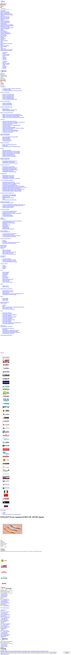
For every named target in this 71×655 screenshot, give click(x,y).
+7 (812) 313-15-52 (3, 593)
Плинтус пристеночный (5, 12)
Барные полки (3, 36)
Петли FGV (5, 276)
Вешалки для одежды (7, 214)
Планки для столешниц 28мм (8, 95)
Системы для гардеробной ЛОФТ (9, 212)
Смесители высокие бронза (8, 129)
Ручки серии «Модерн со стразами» (9, 316)
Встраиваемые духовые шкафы (8, 161)
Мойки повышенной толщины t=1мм (10, 109)
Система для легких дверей (8, 207)
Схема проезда (3, 603)
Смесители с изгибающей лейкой (9, 127)
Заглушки (2, 39)
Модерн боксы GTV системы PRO (9, 184)
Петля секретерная (6, 280)
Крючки (1, 29)
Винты (4, 265)
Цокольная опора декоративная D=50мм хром (11, 332)
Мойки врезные (6, 108)
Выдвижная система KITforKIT (9, 182)
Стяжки (4, 267)
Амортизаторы (3, 38)
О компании (5, 52)
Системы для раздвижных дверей (6, 27)
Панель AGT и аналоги (4, 17)
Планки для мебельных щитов (8, 98)
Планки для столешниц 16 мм (8, 94)
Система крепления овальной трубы (9, 233)
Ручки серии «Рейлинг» (7, 321)
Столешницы (2, 10)
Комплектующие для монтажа (8, 228)
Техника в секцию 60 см (5, 22)
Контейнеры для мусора (5, 26)
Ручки (1, 47)
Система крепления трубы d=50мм (9, 236)
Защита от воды (3, 34)
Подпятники (5, 329)
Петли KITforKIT (6, 272)
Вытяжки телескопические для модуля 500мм (11, 152)
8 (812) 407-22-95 (3, 3)
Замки (1, 42)
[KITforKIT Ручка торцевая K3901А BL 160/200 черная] (12, 538)
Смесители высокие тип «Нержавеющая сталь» (12, 125)
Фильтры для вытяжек (7, 150)
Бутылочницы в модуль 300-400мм (9, 195)
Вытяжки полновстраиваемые (8, 154)
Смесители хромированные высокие (10, 121)
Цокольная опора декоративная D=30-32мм (11, 330)
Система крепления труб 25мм (8, 234)
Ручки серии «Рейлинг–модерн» (9, 319)
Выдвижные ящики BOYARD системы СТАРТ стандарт (13, 186)
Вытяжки (2, 19)
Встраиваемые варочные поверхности (10, 160)
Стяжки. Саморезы (4, 40)
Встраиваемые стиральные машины (9, 171)
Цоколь (1, 44)
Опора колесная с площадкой (8, 328)
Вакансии (4, 59)
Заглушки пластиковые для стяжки (9, 260)
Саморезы (4, 266)
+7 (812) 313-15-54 (3, 594)
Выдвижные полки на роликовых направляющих (12, 213)
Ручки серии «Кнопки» (7, 320)
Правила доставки (11, 651)
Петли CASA (5, 278)
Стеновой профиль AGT (7, 140)
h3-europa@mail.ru (6, 634)
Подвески (2, 37)
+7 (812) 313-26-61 (3, 646)
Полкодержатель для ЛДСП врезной (9, 294)
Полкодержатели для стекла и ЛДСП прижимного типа (13, 293)
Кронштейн (5, 241)
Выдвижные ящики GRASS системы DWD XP (11, 188)
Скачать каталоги (6, 55)
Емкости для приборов (4, 45)
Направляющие (3, 23)
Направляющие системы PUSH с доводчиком (11, 178)
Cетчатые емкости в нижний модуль (9, 199)
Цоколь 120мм (5, 299)
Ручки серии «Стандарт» (7, 313)
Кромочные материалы (4, 18)
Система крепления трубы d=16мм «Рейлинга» (12, 235)
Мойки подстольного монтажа (8, 110)
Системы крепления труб (5, 32)
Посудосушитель (3, 35)
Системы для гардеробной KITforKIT (10, 211)
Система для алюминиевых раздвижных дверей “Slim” (13, 205)
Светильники (3, 30)
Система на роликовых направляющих (10, 185)
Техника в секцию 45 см (5, 21)
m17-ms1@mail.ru (6, 602)
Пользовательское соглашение (20, 651)
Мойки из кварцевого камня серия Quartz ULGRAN (12, 115)
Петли (1, 41)
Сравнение (3, 510)
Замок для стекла (6, 286)
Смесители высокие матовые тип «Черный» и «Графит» (13, 128)
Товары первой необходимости (6, 50)
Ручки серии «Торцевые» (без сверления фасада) (12, 322)
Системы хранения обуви (7, 215)
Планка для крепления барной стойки (10, 99)
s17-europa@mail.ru (6, 614)
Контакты (4, 57)
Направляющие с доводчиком (8, 176)
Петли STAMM (5, 277)
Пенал (4, 198)
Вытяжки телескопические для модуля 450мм (11, 151)
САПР (4, 56)
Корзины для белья (6, 196)
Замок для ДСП (6, 285)
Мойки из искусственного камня (6, 14)
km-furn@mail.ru (6, 607)
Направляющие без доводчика (8, 175)
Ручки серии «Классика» (7, 318)
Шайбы (4, 268)
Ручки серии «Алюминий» (8, 317)
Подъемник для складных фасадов (9, 243)
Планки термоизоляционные (8, 97)
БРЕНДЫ (2, 352)
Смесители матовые (6, 126)
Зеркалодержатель (6, 292)
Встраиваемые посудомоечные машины (10, 162)
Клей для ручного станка (7, 307)
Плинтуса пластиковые (7, 102)
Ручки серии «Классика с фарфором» (10, 314)
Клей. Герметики (3, 46)
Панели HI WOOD (6, 137)
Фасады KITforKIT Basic (5, 16)
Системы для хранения (4, 28)
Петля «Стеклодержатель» (8, 282)
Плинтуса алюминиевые (7, 103)
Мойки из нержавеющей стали (6, 13)
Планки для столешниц (4, 11)
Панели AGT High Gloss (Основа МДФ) (10, 136)
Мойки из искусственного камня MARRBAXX (12, 114)
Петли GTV (5, 275)
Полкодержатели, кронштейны (6, 43)
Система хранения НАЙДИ (8, 216)
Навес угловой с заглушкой (8, 252)
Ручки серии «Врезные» (7, 315)
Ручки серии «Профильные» (8, 323)
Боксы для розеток (3, 31)
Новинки (4, 58)
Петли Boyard (5, 274)
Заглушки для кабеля (7, 258)
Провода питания (6, 227)
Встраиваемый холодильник (8, 170)
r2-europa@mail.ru (3, 627)
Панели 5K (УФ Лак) (7, 139)
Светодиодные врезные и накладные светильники (12, 220)
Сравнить (3, 550)
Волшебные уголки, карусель (8, 197)
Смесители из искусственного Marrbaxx (10, 130)
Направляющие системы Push (8, 177)
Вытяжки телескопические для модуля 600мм (11, 153)
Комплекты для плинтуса (7, 104)
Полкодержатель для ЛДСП (8, 290)
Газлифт (4, 240)
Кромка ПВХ (5, 145)
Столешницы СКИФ (7, 89)
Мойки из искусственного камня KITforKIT (11, 116)
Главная (4, 512)
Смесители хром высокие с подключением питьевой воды (14, 122)
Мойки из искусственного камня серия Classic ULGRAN (13, 117)
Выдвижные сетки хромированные (7, 25)
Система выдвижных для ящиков (6, 24)
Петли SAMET (5, 273)
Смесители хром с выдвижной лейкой (10, 123)
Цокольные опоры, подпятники (6, 49)
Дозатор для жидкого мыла (8, 132)
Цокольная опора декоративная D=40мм (10, 331)
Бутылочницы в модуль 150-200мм (9, 194)
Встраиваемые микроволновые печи (10, 168)
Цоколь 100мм (5, 298)
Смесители (2, 15)
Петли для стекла (6, 281)
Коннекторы (5, 223)
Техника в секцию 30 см (5, 20)
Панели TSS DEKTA (7, 138)
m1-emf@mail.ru (6, 620)
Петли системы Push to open (8, 279)
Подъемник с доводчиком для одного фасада (11, 242)
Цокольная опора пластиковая (8, 333)
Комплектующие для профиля (8, 206)
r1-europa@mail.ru (6, 626)
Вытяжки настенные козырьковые (9, 156)
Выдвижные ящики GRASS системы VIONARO (12, 190)
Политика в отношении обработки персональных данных (37, 651)
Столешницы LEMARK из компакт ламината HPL (12, 90)
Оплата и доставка (6, 54)
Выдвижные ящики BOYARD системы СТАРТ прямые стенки (15, 187)
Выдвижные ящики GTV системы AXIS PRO (11, 183)
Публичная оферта (3, 651)
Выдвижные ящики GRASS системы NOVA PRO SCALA (14, 189)
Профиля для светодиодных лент (9, 222)
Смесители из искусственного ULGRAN (10, 131)
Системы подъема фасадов (5, 33)
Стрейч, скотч (3, 48)
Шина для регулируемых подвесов (9, 253)
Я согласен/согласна (67, 652)
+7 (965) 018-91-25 (3, 595)
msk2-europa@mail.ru (4, 635)
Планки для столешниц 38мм (8, 96)
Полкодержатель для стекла (8, 291)
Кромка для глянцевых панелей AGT (10, 144)
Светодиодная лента (6, 224)
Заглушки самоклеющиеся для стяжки (10, 261)
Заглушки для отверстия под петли (9, 259)
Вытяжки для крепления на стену (9, 155)
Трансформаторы (6, 226)
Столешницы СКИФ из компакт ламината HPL (12, 88)
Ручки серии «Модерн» (7, 312)
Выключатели (5, 225)
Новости (4, 53)
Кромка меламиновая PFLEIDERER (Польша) (11, 146)
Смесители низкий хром (7, 124)
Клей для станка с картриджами (9, 308)
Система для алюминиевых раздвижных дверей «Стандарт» (14, 204)
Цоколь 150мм (5, 300)
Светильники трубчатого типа (8, 221)
